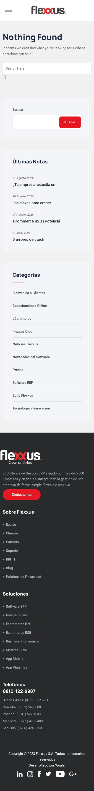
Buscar (18, 110)
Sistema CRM (16, 650)
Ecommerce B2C (18, 624)
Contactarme (21, 495)
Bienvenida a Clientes (29, 293)
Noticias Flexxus (25, 344)
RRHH (10, 559)
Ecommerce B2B (18, 633)
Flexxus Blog (22, 331)
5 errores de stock (28, 239)
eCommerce (22, 319)
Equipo (11, 525)
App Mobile (14, 659)
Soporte (12, 551)
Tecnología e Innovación (31, 408)
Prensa (18, 370)
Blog (9, 568)
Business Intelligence (22, 641)
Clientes (12, 533)
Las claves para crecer (32, 202)
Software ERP (23, 383)
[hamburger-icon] (8, 10)
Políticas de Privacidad (23, 577)
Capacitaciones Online (30, 306)
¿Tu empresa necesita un (34, 184)
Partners (12, 542)
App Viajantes (16, 667)
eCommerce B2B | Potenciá (36, 221)
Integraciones (16, 615)
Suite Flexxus (23, 395)
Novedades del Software (31, 357)
